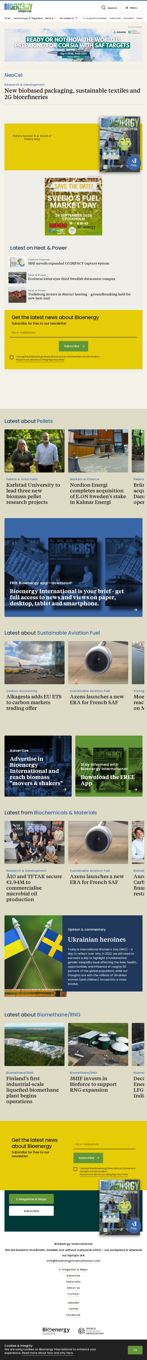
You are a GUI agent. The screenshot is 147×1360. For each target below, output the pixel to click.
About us (73, 1288)
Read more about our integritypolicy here (40, 359)
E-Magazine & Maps (31, 1199)
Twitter (73, 1309)
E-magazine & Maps (95, 18)
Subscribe (115, 18)
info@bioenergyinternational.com (73, 1261)
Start (7, 18)
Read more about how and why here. (48, 1353)
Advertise (129, 18)
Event (140, 18)
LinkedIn (73, 1303)
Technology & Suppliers (28, 18)
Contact (74, 1294)
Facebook (73, 1315)
